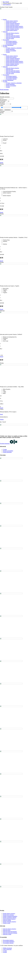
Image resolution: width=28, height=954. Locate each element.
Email (1, 414)
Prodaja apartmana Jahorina (12, 25)
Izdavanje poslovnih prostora (13, 35)
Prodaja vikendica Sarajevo (12, 29)
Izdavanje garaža (10, 38)
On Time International (8, 45)
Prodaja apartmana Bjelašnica (13, 23)
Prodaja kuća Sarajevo (11, 22)
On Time (5, 46)
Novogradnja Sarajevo (11, 41)
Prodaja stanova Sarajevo (12, 20)
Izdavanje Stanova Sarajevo (12, 33)
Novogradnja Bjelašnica (11, 42)
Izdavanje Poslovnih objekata (13, 37)
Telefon (2, 419)
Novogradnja (6, 39)
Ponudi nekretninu (10, 49)
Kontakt (8, 52)
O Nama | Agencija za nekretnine (14, 48)
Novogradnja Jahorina (11, 43)
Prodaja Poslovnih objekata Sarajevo (14, 27)
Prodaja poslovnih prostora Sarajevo (14, 26)
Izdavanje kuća (9, 34)
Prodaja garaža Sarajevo (11, 30)
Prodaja (5, 19)
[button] (2, 112)
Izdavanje (5, 31)
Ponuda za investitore (11, 50)
